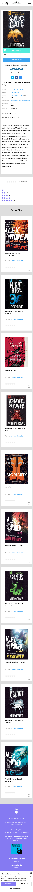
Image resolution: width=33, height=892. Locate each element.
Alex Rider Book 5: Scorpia (14, 545)
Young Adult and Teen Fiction (20, 101)
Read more (23, 880)
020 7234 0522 (10, 839)
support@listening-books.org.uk (20, 840)
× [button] (31, 873)
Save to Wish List (10, 114)
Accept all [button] (8, 884)
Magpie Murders (10, 370)
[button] (29, 3)
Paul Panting (15, 92)
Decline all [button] (24, 884)
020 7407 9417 (8, 832)
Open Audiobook (16, 60)
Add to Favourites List (11, 118)
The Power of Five (17, 95)
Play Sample (16, 50)
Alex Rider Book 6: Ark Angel (15, 662)
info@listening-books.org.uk (21, 832)
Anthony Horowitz (17, 90)
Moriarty (8, 487)
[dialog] (16, 881)
